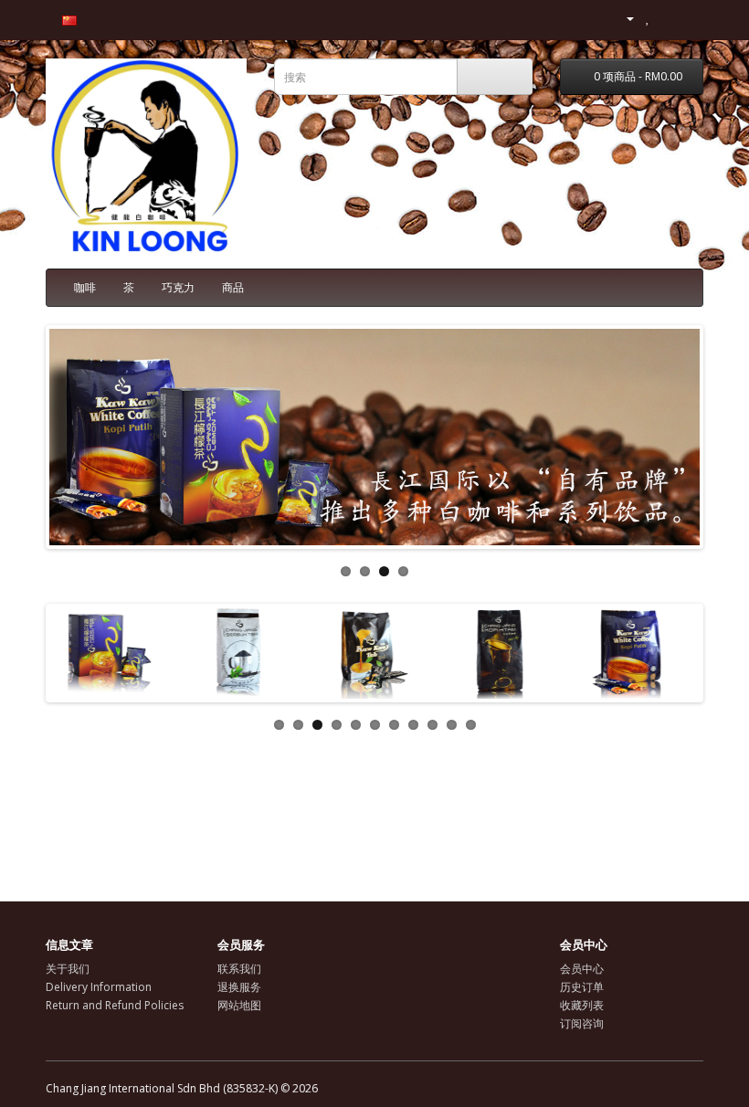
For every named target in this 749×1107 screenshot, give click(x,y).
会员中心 (582, 968)
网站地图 (239, 1005)
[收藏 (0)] (648, 18)
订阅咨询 (582, 1023)
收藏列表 (582, 1005)
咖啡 (85, 287)
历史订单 (582, 987)
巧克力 (178, 287)
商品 (233, 287)
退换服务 (239, 987)
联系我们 (239, 968)
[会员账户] (623, 18)
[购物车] (667, 18)
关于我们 (68, 968)
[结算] (689, 18)
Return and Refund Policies (115, 1005)
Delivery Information (99, 987)
